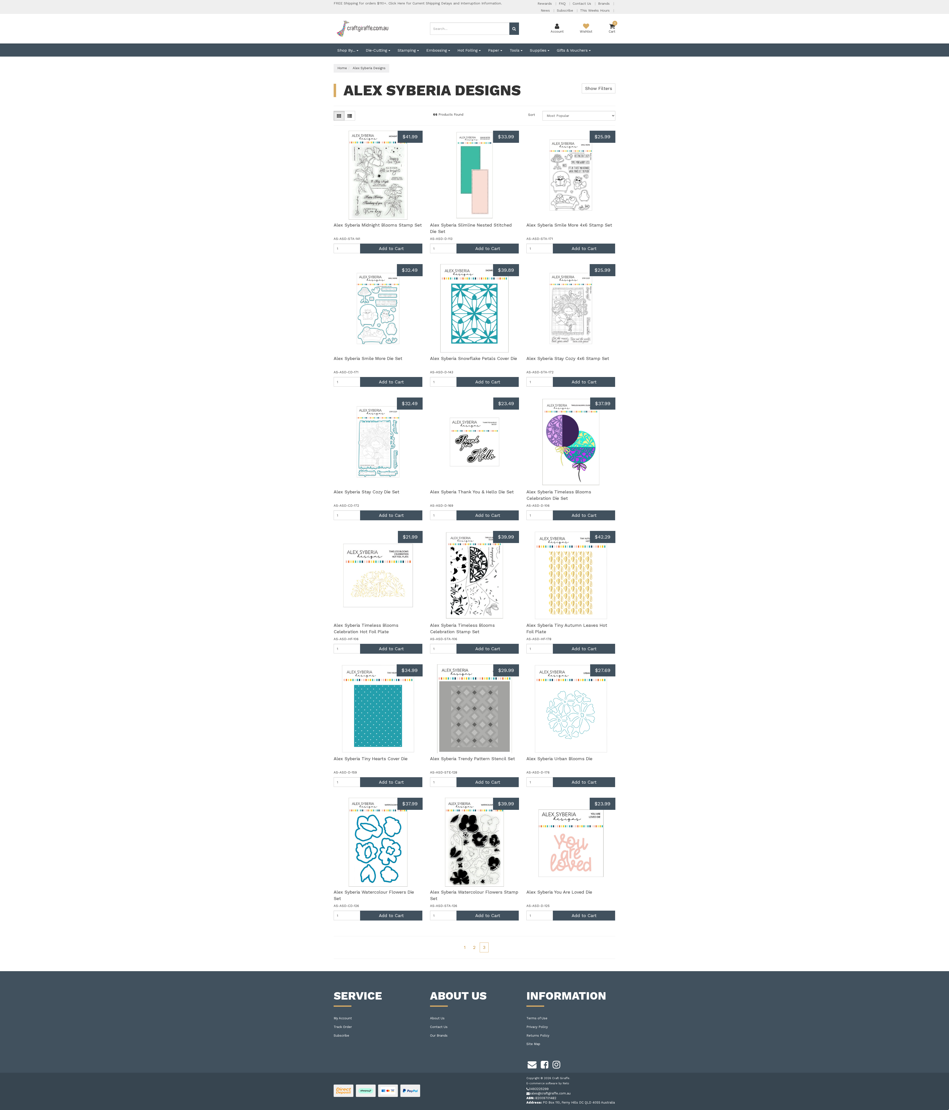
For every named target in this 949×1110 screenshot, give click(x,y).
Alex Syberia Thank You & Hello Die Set (472, 491)
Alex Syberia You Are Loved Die (559, 892)
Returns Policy (537, 1035)
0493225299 (539, 1089)
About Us (437, 1018)
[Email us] (532, 1064)
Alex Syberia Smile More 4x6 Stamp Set (569, 225)
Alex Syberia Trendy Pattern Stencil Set (472, 758)
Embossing (437, 50)
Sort (531, 115)
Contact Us (582, 3)
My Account (343, 1018)
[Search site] (514, 28)
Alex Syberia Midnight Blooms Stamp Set (378, 225)
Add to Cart (391, 248)
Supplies (539, 50)
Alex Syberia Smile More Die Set (368, 358)
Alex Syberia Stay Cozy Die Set (366, 491)
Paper (494, 50)
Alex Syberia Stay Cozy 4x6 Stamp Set (567, 358)
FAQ (563, 3)
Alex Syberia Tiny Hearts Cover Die (371, 758)
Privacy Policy (537, 1027)
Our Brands (439, 1035)
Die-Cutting (377, 50)
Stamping (407, 50)
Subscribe (565, 10)
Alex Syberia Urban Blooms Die (559, 758)
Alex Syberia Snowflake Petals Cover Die (473, 358)
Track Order (343, 1027)
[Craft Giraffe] (362, 28)
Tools (515, 50)
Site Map (533, 1044)
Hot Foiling (468, 50)
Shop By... (347, 50)
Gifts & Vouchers (573, 50)
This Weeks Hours (595, 10)
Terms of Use (536, 1018)
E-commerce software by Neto (547, 1083)
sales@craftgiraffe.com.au (550, 1093)
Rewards (545, 3)
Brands (604, 3)
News (546, 10)
